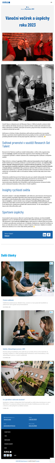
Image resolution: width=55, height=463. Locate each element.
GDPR (15, 455)
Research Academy (8, 444)
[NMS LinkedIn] (5, 455)
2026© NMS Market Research (22, 461)
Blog (5, 448)
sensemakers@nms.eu (9, 425)
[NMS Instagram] (10, 455)
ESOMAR (9, 153)
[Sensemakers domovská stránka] (8, 451)
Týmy (5, 436)
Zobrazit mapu (7, 419)
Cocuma (37, 461)
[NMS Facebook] (8, 455)
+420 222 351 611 (33, 419)
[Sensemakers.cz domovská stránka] (6, 2)
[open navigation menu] (51, 2)
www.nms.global (33, 425)
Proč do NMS (7, 440)
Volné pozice (7, 432)
